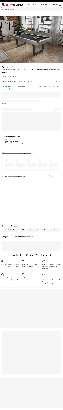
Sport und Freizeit (33, 14)
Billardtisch (48, 14)
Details (4, 76)
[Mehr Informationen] (60, 86)
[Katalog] (3, 4)
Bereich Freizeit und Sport (21, 14)
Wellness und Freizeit (9, 14)
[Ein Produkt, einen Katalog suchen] (3, 9)
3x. (8, 89)
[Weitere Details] (9, 89)
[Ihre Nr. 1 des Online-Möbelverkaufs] (15, 4)
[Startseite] (2, 14)
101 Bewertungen (22, 67)
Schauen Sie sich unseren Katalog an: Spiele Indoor (16, 153)
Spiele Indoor (41, 14)
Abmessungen (11, 76)
